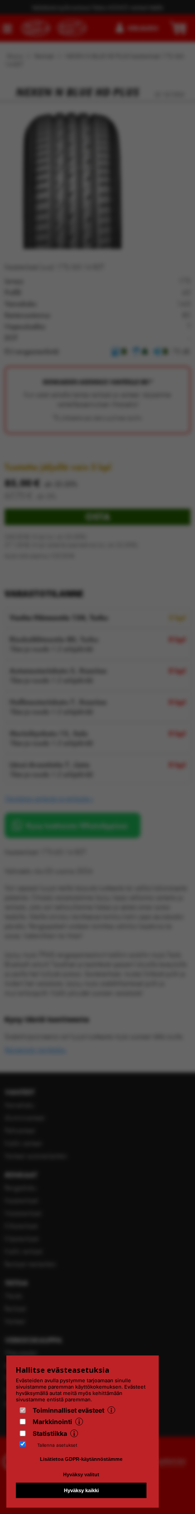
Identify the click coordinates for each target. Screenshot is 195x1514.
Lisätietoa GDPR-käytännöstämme (81, 1459)
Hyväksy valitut (81, 1474)
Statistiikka (50, 1433)
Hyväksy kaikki (81, 1490)
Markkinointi (52, 1421)
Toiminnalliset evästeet (68, 1410)
